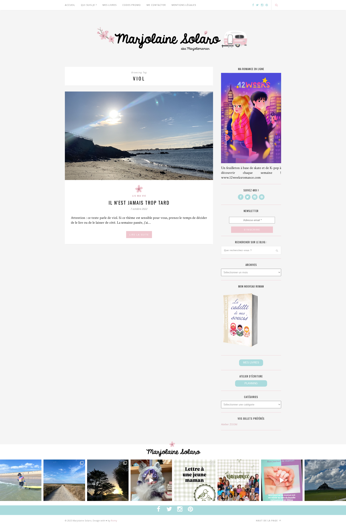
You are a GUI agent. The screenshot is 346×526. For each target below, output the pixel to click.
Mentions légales (184, 4)
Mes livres (110, 4)
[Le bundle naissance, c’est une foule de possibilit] (238, 480)
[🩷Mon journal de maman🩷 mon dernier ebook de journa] (282, 480)
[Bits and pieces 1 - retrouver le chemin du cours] (64, 480)
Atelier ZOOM (229, 424)
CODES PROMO (131, 4)
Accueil (70, 4)
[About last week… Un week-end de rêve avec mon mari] (325, 480)
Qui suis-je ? (89, 4)
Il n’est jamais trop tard (139, 202)
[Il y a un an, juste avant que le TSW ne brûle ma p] (20, 480)
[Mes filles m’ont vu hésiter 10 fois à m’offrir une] (151, 480)
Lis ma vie (139, 195)
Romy (114, 520)
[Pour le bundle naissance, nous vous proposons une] (194, 480)
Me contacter (156, 4)
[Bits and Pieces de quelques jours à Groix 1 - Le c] (108, 480)
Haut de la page (267, 520)
